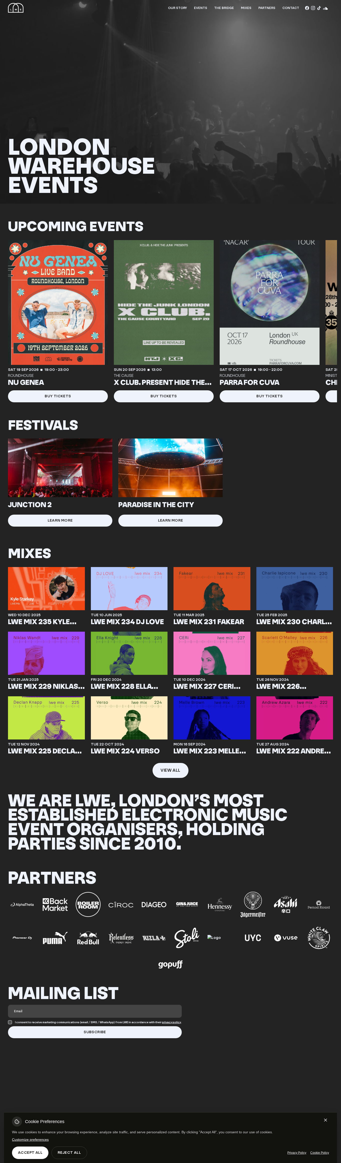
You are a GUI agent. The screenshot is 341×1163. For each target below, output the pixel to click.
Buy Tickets (58, 396)
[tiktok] (319, 8)
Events (200, 8)
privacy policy (171, 1022)
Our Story (177, 8)
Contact (290, 8)
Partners (266, 8)
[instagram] (313, 8)
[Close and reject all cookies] (325, 1120)
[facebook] (307, 8)
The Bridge (224, 8)
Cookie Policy (319, 1153)
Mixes (246, 8)
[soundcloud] (325, 8)
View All (170, 770)
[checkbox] (10, 1022)
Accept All (30, 1152)
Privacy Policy (296, 1153)
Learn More (60, 520)
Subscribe (95, 1032)
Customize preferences (30, 1140)
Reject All (69, 1152)
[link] (58, 321)
